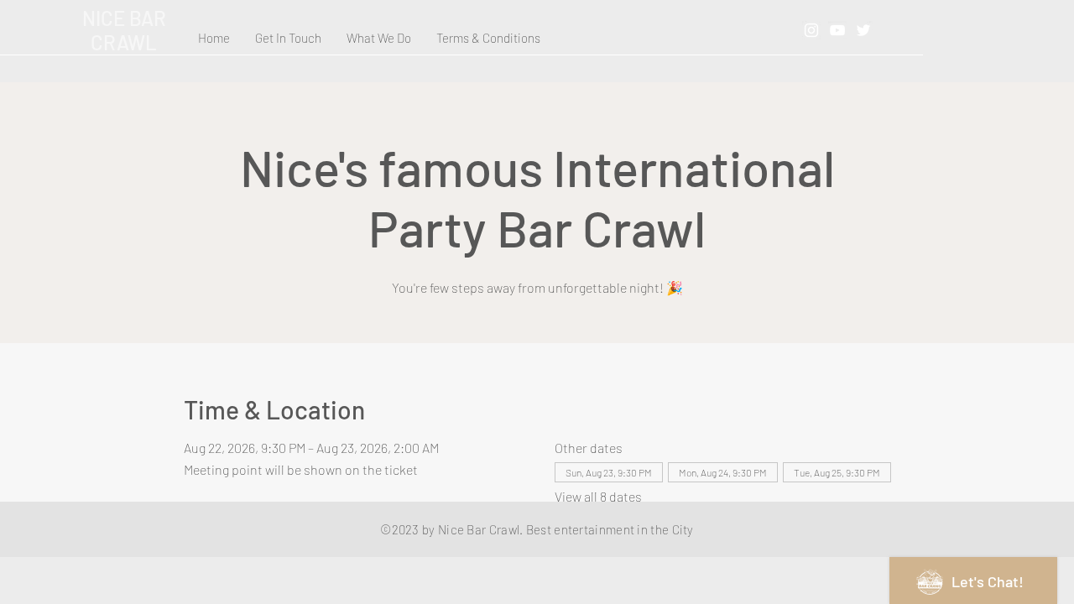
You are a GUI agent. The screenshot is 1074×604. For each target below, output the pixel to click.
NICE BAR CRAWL (124, 30)
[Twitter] (863, 30)
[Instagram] (811, 30)
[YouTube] (837, 30)
